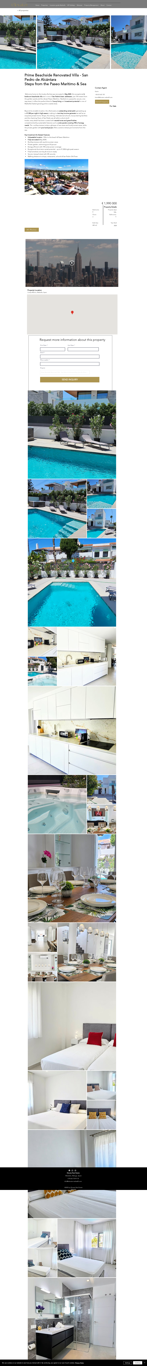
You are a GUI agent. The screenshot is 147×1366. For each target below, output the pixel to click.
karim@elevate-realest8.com (103, 97)
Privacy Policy (79, 1363)
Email (42, 352)
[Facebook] (69, 1170)
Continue (137, 1363)
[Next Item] (143, 42)
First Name (43, 345)
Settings (127, 1363)
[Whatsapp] (72, 1170)
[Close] (144, 1362)
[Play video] (56, 177)
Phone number (44, 360)
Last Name (71, 345)
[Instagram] (75, 1170)
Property (42, 368)
